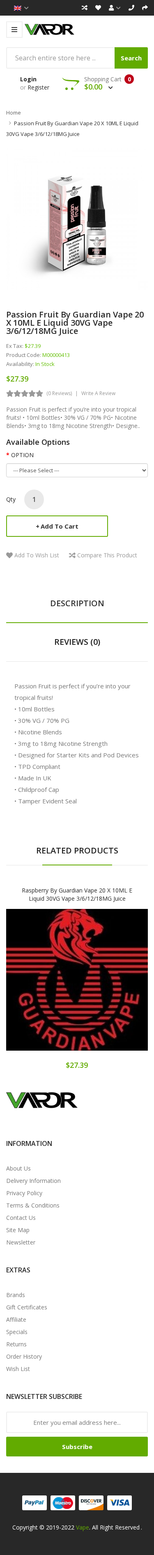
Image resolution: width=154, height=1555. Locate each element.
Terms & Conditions (33, 1205)
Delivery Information (33, 1181)
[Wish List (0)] (98, 8)
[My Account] (115, 8)
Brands (15, 1295)
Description (77, 603)
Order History (24, 1356)
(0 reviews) (59, 393)
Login (28, 79)
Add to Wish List (36, 555)
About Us (18, 1168)
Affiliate (16, 1319)
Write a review (98, 393)
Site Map (18, 1230)
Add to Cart (59, 526)
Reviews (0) (77, 641)
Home (13, 112)
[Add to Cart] (48, 986)
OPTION (22, 455)
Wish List (18, 1369)
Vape (82, 1527)
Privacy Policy (24, 1193)
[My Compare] (84, 8)
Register (38, 87)
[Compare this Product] (106, 986)
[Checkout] (145, 8)
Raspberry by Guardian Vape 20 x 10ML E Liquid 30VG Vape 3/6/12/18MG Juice (77, 894)
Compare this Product (107, 555)
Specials (17, 1332)
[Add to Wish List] (77, 986)
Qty (11, 499)
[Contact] (131, 8)
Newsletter (20, 1242)
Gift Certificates (26, 1307)
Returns (16, 1344)
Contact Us (21, 1217)
